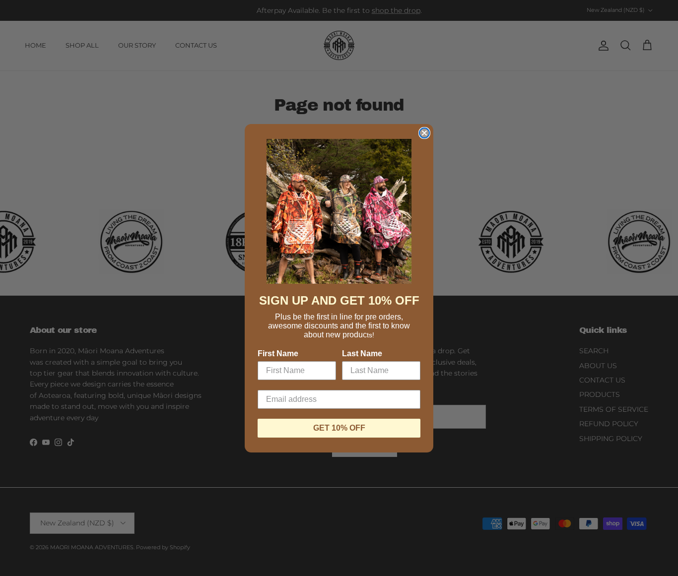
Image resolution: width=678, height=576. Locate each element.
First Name (278, 353)
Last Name (362, 353)
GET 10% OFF (339, 428)
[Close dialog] (424, 133)
